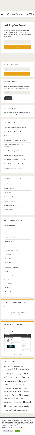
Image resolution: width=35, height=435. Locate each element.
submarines (7, 402)
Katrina (19, 381)
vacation (20, 406)
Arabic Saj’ (7, 366)
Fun (13, 373)
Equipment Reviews (10, 237)
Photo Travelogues (9, 184)
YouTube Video (24, 410)
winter (9, 410)
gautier (23, 373)
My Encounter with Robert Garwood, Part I (15, 159)
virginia (26, 406)
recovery (7, 399)
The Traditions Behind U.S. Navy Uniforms (15, 127)
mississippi (8, 388)
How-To (7, 246)
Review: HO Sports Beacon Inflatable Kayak (15, 163)
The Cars (6, 136)
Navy (23, 391)
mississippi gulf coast (20, 388)
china (14, 366)
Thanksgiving (19, 402)
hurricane (25, 377)
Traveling (10, 406)
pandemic (27, 391)
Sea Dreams (20, 399)
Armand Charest (9, 291)
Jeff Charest (8, 287)
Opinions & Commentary (12, 267)
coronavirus (8, 369)
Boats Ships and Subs (9, 197)
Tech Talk (7, 271)
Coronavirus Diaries (10, 233)
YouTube (15, 409)
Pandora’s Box (7, 192)
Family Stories (8, 241)
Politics (7, 395)
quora (26, 395)
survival (12, 402)
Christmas (19, 366)
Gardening (17, 373)
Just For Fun (8, 258)
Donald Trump (24, 369)
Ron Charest (8, 283)
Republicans (13, 398)
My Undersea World (9, 205)
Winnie (6, 410)
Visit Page (3, 7)
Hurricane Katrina (8, 209)
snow (25, 398)
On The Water (8, 263)
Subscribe (8, 98)
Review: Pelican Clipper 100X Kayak (13, 151)
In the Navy (8, 254)
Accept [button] (17, 431)
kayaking (25, 381)
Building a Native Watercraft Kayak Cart (14, 155)
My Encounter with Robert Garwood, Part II (15, 140)
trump (14, 406)
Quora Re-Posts (9, 275)
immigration (10, 381)
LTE (22, 384)
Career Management (10, 228)
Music (10, 391)
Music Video (17, 391)
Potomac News (18, 395)
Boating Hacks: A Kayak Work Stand (13, 168)
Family (7, 373)
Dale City (15, 369)
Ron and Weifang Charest (10, 188)
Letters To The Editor (12, 384)
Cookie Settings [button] (8, 431)
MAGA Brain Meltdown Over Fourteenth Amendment (14, 145)
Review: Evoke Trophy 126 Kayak (12, 131)
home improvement (14, 377)
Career (11, 366)
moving (6, 391)
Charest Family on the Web (20, 14)
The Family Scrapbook (9, 201)
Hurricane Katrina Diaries (11, 250)
